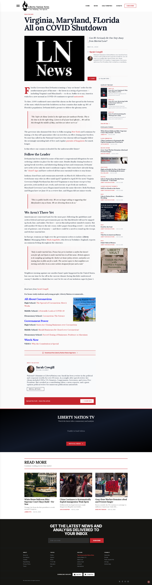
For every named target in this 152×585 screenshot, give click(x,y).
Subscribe (97, 540)
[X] (119, 581)
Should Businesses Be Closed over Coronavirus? (58, 330)
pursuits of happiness (75, 141)
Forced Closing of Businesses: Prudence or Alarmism (65, 335)
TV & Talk (52, 561)
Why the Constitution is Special (45, 344)
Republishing (26, 561)
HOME (88, 6)
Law (51, 566)
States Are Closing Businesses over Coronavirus (56, 325)
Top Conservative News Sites (85, 555)
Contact (25, 559)
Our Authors (26, 557)
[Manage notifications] (148, 582)
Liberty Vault (80, 561)
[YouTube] (125, 581)
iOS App (106, 561)
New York (76, 132)
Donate (106, 557)
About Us (25, 555)
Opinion (52, 557)
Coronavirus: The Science (54, 316)
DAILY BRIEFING (107, 6)
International (80, 566)
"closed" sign (33, 171)
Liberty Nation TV (81, 557)
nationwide (79, 97)
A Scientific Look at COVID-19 (51, 311)
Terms (24, 566)
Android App (107, 564)
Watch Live (80, 559)
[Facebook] (122, 581)
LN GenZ (79, 564)
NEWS (96, 6)
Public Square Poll (109, 559)
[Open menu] (18, 6)
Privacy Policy (26, 564)
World (51, 559)
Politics (52, 555)
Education (52, 564)
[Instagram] (128, 581)
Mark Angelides (53, 240)
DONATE (119, 6)
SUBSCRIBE (130, 6)
